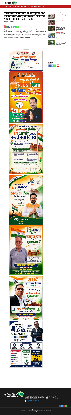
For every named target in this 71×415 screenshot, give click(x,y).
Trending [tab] (59, 12)
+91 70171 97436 (31, 401)
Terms (16, 405)
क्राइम (32, 6)
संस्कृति (35, 6)
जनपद (10, 6)
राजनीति (18, 6)
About (5, 405)
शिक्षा (22, 6)
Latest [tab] (50, 12)
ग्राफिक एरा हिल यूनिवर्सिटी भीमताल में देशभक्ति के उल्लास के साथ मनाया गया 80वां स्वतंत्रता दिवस (61, 17)
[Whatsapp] (17, 27)
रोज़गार (29, 6)
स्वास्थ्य (25, 6)
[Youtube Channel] (58, 66)
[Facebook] (9, 27)
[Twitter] (14, 27)
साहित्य (43, 6)
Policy (12, 405)
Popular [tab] (54, 12)
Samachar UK (7, 21)
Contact (9, 405)
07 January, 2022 (12, 21)
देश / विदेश (14, 6)
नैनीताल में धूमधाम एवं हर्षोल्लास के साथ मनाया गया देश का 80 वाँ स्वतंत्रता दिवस (61, 23)
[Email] (6, 27)
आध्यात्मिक (39, 6)
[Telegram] (12, 27)
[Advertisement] (26, 375)
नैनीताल (62, 32)
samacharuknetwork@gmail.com (33, 400)
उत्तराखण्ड (5, 6)
